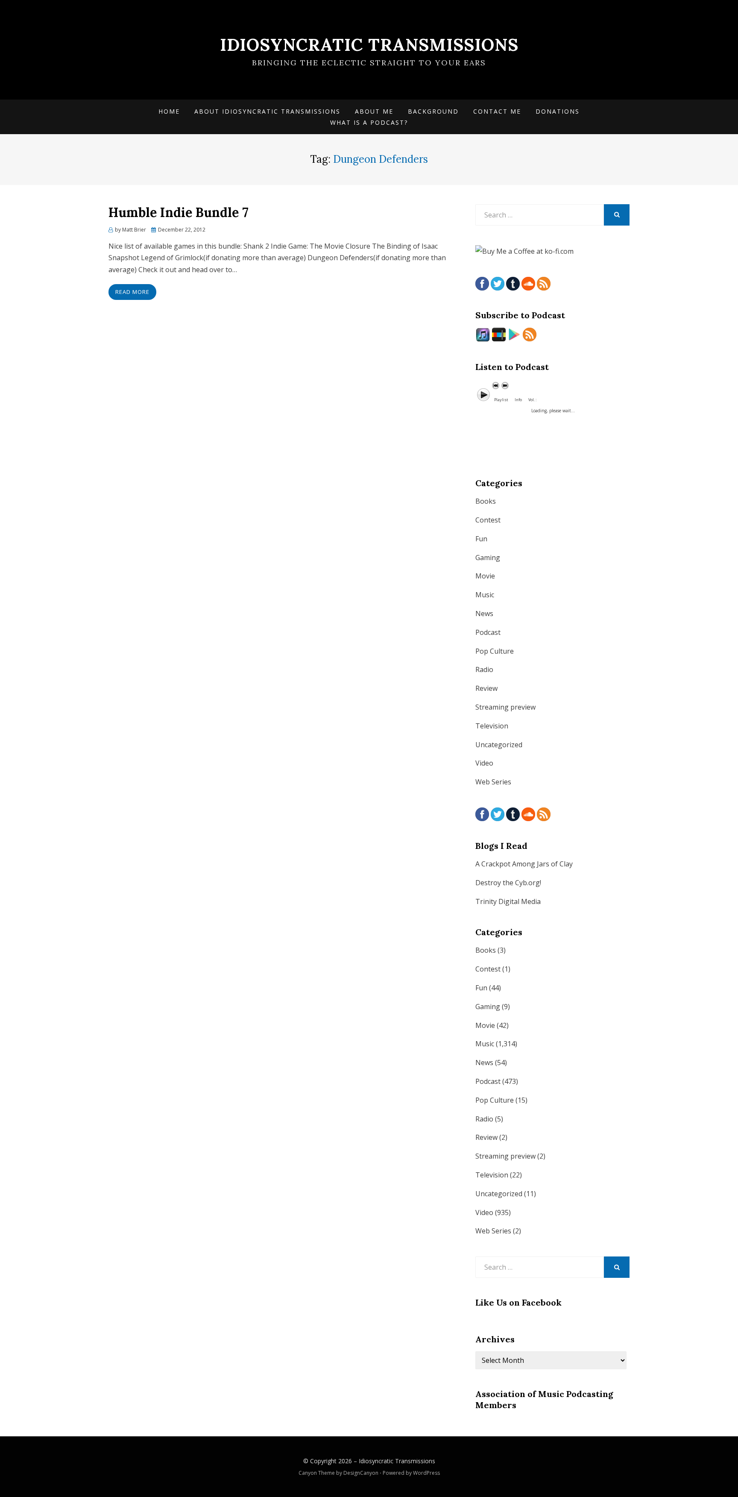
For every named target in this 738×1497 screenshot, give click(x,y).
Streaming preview (505, 707)
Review (486, 688)
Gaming (487, 557)
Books (485, 501)
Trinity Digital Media (508, 901)
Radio (484, 669)
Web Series (493, 782)
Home (169, 111)
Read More (132, 292)
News (484, 613)
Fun (481, 538)
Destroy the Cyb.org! (508, 882)
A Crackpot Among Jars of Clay (524, 864)
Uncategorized (498, 744)
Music (484, 594)
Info (518, 399)
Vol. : (532, 399)
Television (491, 726)
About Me (374, 111)
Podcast (488, 632)
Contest (488, 520)
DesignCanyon (360, 1472)
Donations (558, 111)
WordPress (426, 1472)
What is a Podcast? (369, 122)
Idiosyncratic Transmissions (369, 45)
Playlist (501, 399)
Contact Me (497, 111)
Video (484, 763)
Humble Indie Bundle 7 (178, 212)
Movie (485, 576)
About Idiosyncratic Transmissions (267, 111)
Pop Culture (494, 651)
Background (433, 111)
